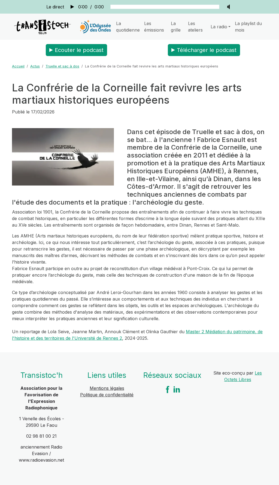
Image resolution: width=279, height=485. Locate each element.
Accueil (18, 66)
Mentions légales (107, 388)
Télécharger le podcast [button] (206, 50)
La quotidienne (128, 27)
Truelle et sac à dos (62, 66)
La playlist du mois (248, 27)
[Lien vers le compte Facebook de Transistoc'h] (167, 389)
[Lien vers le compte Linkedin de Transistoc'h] (176, 389)
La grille (176, 27)
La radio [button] (219, 26)
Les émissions (154, 27)
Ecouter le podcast (79, 50)
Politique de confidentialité (107, 394)
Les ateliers (195, 27)
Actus (35, 66)
